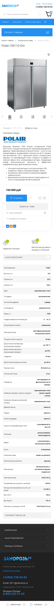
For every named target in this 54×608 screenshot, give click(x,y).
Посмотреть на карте (11, 571)
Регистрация (47, 4)
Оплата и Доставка (33, 22)
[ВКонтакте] (7, 226)
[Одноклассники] (11, 226)
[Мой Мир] (14, 226)
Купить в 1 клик (27, 206)
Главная (5, 22)
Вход (38, 4)
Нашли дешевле (15, 213)
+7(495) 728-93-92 (44, 7)
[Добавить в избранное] (48, 55)
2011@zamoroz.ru (19, 583)
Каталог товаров (13, 32)
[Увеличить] (27, 85)
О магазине (17, 22)
